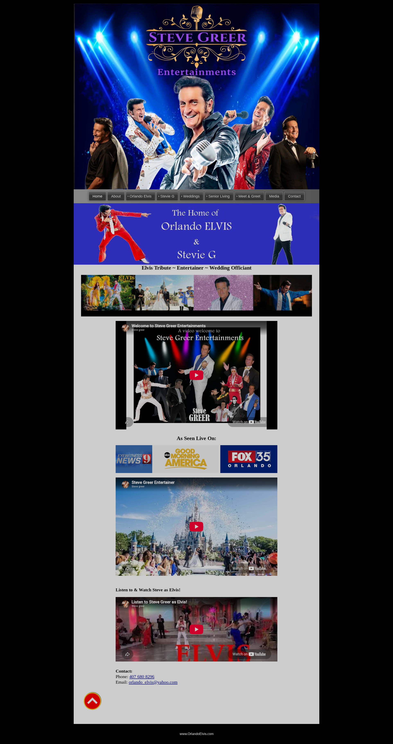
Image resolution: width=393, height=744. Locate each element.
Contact (294, 196)
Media (274, 196)
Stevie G (167, 196)
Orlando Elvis (140, 196)
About (116, 196)
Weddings (191, 196)
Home (97, 196)
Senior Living (219, 196)
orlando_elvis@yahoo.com (153, 682)
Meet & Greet (249, 196)
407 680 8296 (141, 676)
